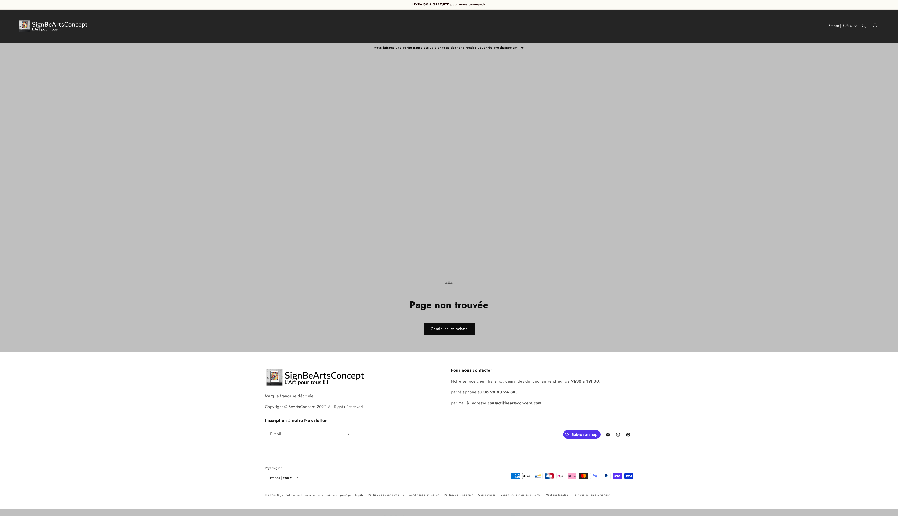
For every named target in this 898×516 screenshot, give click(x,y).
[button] (10, 26)
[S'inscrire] (347, 434)
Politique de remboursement (591, 495)
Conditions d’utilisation (424, 495)
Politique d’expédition (458, 495)
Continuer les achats (449, 328)
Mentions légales (557, 495)
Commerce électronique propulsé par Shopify (333, 495)
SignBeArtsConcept (289, 495)
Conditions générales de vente (521, 495)
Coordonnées (487, 495)
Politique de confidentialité (386, 495)
